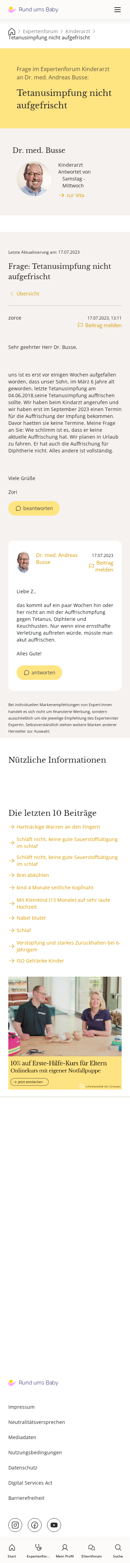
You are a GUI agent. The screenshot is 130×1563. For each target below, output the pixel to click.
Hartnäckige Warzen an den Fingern (58, 826)
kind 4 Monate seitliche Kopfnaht (55, 887)
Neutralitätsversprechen (36, 1422)
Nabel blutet (31, 918)
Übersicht (28, 293)
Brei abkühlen (33, 875)
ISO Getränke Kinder (40, 960)
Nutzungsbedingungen (35, 1452)
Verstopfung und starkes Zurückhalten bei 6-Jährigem (69, 946)
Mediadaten (22, 1437)
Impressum (21, 1407)
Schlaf (24, 930)
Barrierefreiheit (26, 1498)
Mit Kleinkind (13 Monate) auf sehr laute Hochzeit (63, 903)
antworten (43, 672)
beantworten (38, 508)
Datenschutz (22, 1467)
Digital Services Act (30, 1482)
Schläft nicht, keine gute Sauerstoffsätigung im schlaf (67, 842)
